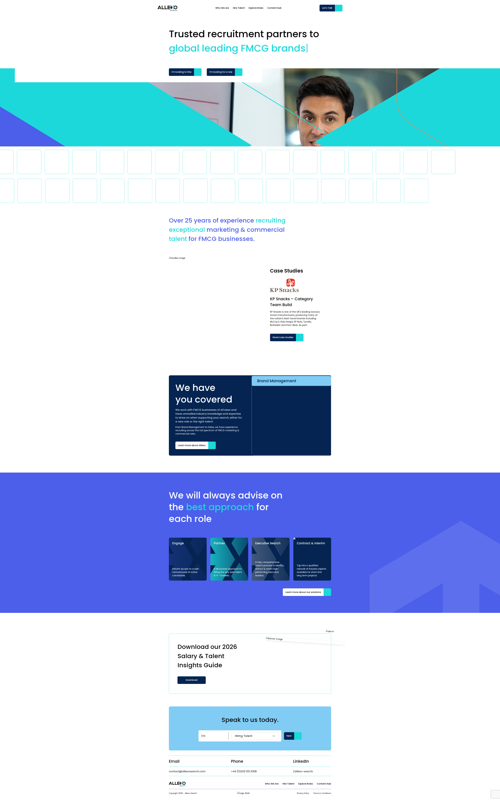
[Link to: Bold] (247, 793)
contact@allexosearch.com (187, 771)
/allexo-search (303, 771)
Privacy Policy (303, 793)
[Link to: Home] (167, 8)
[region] (259, 8)
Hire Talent (239, 8)
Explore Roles (256, 8)
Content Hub (274, 8)
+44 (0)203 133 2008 (244, 771)
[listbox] (255, 736)
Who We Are (222, 8)
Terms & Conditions (322, 793)
